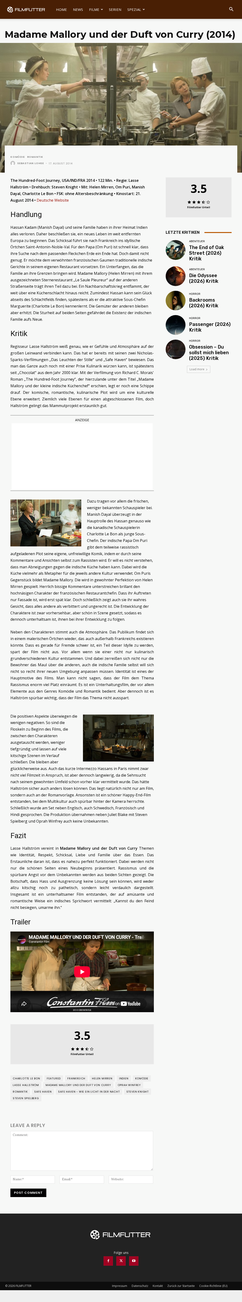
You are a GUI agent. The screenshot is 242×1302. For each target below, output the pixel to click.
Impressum (119, 1286)
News (78, 9)
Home (61, 9)
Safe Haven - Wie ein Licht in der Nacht (89, 1092)
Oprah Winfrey (129, 1085)
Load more (197, 369)
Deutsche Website (53, 200)
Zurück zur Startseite (181, 1286)
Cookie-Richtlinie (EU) (213, 1286)
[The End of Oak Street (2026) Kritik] (176, 250)
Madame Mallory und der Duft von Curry (78, 1085)
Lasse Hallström (26, 1085)
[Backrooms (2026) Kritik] (176, 301)
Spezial (134, 9)
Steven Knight (137, 1092)
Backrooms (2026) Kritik (203, 302)
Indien (124, 1078)
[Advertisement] (82, 456)
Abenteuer (197, 241)
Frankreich (76, 1078)
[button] (231, 10)
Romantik (35, 157)
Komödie (17, 157)
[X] (121, 1261)
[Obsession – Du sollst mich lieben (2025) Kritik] (176, 349)
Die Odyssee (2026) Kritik (203, 278)
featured (54, 1078)
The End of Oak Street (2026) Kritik (206, 253)
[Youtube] (133, 1261)
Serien (115, 9)
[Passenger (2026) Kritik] (176, 325)
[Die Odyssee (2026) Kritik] (176, 276)
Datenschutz (140, 1286)
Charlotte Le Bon (26, 1078)
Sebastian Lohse (30, 163)
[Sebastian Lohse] (13, 163)
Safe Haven (43, 1092)
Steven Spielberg (26, 1098)
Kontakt (158, 1286)
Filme (94, 9)
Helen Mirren (102, 1078)
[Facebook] (108, 1261)
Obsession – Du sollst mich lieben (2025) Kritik (209, 352)
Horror (194, 294)
